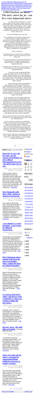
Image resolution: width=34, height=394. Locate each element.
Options (28, 151)
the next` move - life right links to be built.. (12, 328)
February (30, 237)
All (25, 232)
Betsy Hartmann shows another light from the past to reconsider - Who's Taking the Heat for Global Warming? (12, 261)
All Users (29, 160)
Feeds (28, 156)
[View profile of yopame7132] (28, 163)
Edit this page (28, 391)
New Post (29, 149)
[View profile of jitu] (31, 169)
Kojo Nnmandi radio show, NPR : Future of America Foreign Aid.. (11, 194)
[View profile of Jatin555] (28, 166)
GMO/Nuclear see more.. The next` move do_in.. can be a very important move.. (16, 9)
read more (14, 187)
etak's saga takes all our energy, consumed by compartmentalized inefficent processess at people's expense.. (12, 359)
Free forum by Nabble (8, 391)
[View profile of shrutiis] (25, 169)
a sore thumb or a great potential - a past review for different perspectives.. (12, 226)
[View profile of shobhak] (28, 169)
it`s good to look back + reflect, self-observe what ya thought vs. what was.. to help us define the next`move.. (12, 299)
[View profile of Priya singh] (31, 166)
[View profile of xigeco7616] (25, 166)
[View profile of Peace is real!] (25, 163)
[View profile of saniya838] (31, 163)
